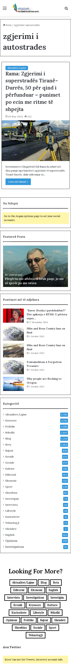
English (9, 534)
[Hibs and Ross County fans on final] (13, 334)
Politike (10, 426)
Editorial (10, 474)
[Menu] (5, 9)
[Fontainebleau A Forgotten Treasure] (13, 367)
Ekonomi (10, 480)
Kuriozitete (12, 516)
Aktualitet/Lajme (16, 67)
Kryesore (11, 420)
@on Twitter (12, 647)
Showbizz (11, 492)
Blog (8, 438)
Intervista (11, 504)
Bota (8, 444)
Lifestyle (10, 510)
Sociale (9, 462)
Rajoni (9, 450)
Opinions (11, 541)
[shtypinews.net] (24, 8)
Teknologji (12, 522)
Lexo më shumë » (18, 181)
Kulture (10, 468)
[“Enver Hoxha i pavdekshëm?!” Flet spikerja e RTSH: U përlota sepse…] (13, 316)
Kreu (8, 25)
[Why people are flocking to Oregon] (13, 384)
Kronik (9, 456)
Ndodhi (9, 432)
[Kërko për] (66, 9)
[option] (35, 266)
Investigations (14, 547)
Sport (8, 486)
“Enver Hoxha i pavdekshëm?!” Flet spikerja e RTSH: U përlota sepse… (47, 314)
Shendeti (10, 528)
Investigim (12, 498)
